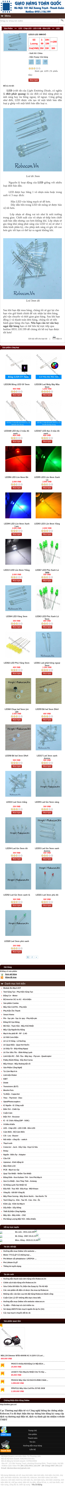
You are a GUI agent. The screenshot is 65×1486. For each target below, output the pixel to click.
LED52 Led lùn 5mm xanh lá (16, 895)
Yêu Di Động (37, 1485)
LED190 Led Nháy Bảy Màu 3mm (47, 385)
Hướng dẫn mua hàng (32, 1446)
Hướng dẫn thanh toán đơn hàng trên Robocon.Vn (24, 1279)
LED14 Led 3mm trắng (16, 802)
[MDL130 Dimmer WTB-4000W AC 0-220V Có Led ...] (12, 1340)
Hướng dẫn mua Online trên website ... (19, 1251)
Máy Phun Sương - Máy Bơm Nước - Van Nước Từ (25, 1196)
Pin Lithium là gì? (10, 1262)
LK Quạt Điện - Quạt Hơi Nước (16, 1045)
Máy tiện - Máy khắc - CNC (14, 1215)
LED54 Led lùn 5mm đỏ (17, 848)
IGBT (5, 1079)
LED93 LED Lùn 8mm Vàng (47, 524)
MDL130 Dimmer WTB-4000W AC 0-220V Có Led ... (22, 1356)
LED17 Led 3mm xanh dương (47, 757)
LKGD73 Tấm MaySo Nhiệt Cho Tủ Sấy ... (28, 1372)
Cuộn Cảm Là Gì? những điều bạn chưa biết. (22, 1298)
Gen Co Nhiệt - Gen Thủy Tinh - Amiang (20, 1181)
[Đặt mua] (33, 81)
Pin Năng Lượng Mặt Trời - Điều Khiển (19, 1219)
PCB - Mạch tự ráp (11, 1170)
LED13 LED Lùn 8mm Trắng (17, 570)
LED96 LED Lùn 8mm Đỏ (16, 477)
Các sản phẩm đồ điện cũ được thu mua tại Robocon (25, 1290)
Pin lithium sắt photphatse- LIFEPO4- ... (19, 1259)
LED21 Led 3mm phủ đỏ (47, 895)
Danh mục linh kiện (15, 983)
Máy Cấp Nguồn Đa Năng (14, 1030)
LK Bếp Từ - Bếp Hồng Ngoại (15, 1049)
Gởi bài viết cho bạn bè (37, 339)
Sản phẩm (32, 1434)
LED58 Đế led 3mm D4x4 (16, 756)
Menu (8, 16)
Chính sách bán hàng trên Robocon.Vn (19, 1283)
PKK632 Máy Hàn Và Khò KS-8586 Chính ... (29, 1380)
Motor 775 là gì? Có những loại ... (17, 1255)
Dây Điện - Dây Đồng (12, 1208)
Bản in (59, 339)
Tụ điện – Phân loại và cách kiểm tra (18, 1305)
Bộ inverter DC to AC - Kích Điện (17, 999)
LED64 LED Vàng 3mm (16, 616)
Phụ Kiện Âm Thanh (11, 1011)
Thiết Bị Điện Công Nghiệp (14, 1211)
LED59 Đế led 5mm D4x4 (47, 709)
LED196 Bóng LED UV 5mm (17, 384)
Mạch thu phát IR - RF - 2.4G (15, 1033)
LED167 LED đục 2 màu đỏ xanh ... (47, 432)
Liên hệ (32, 1449)
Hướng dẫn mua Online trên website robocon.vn (23, 1301)
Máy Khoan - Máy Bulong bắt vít (16, 1064)
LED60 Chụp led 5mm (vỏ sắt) (17, 710)
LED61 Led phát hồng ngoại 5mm (47, 664)
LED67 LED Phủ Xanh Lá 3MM (47, 571)
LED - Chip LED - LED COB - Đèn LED (34, 28)
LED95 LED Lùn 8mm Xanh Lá (47, 478)
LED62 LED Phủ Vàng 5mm (16, 663)
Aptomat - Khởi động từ (13, 1162)
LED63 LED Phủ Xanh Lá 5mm (47, 617)
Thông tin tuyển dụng (12, 1266)
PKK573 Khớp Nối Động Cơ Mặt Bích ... (28, 1364)
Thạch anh (7, 1143)
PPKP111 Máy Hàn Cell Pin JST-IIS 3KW (28, 1388)
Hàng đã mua (10, 977)
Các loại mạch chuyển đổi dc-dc (17, 1313)
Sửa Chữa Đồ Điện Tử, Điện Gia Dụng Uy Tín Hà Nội (25, 1286)
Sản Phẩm (8, 28)
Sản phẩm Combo (11, 1003)
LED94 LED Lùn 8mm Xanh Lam (16, 525)
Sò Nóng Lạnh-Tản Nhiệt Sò (15, 1185)
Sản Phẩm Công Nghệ (12, 1068)
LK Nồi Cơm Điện (10, 1037)
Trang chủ (32, 1431)
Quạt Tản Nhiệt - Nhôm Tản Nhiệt (17, 1174)
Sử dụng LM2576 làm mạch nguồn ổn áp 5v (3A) (23, 1309)
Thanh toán (32, 1438)
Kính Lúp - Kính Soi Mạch (14, 1204)
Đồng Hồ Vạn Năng (11, 1022)
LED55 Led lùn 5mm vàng (47, 802)
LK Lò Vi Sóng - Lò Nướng (14, 1041)
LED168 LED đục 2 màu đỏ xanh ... (16, 432)
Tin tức (32, 1442)
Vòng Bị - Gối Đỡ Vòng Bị (14, 1192)
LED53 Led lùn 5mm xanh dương (47, 849)
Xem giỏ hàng (11, 974)
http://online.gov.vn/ (8, 1404)
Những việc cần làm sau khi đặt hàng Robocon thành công (28, 1294)
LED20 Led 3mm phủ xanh (16, 941)
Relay (5, 1151)
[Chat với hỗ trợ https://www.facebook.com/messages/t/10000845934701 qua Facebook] (36, 1232)
